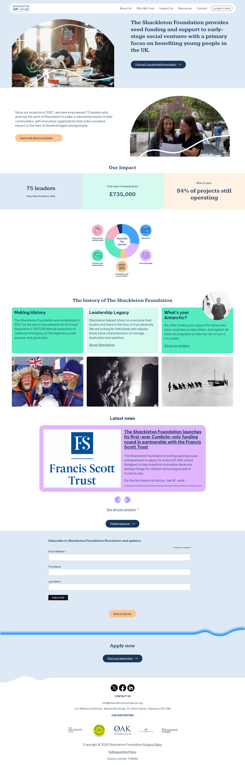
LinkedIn (130, 687)
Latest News (186, 15)
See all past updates (121, 510)
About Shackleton (102, 345)
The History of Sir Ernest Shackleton (199, 40)
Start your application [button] (120, 658)
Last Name (54, 581)
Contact (202, 8)
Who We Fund (145, 8)
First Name (54, 566)
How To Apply (145, 24)
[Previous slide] (117, 499)
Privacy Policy (152, 745)
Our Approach (145, 15)
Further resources (120, 523)
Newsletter (185, 24)
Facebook (122, 687)
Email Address (57, 551)
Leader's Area (221, 8)
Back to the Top (123, 613)
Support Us (166, 8)
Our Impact (126, 40)
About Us (126, 8)
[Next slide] (127, 499)
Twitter (114, 687)
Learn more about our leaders (36, 137)
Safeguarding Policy (122, 752)
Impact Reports (187, 32)
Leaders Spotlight (147, 32)
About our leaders (177, 346)
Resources (185, 8)
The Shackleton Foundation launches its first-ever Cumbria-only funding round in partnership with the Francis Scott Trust (162, 439)
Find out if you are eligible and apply (156, 64)
